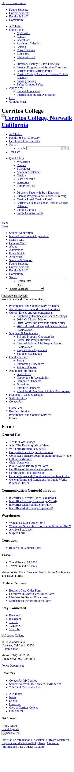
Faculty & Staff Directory (38, 64)
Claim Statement (19, 462)
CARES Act (53, 684)
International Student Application (36, 94)
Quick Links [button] (17, 29)
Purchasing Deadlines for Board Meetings (42, 316)
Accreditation (22, 739)
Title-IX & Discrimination (24, 687)
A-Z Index (15, 26)
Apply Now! (9, 725)
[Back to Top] (11, 733)
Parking (26, 81)
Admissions (16, 250)
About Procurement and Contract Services (34, 309)
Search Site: (24, 280)
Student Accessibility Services (27, 684)
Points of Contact (27, 367)
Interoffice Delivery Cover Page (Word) (33, 501)
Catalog (21, 46)
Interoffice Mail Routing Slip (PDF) (30, 504)
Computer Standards (29, 381)
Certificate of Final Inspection (27, 472)
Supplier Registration (29, 353)
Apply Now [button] (16, 87)
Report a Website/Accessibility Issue (23, 743)
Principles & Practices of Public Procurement (43, 391)
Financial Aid (17, 253)
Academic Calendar (28, 43)
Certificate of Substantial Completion (31, 469)
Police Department (13, 665)
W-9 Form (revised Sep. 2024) (27, 448)
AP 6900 (31, 565)
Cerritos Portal (34, 70)
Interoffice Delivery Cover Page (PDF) (32, 497)
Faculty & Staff (18, 16)
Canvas (21, 36)
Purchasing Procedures (30, 363)
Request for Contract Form (25, 547)
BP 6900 (32, 562)
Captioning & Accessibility (33, 377)
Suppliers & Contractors (23, 333)
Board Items (24, 374)
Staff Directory (18, 398)
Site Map (7, 739)
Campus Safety (30, 84)
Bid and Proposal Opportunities (35, 336)
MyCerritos (23, 33)
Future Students (18, 9)
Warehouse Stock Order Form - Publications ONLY (40, 526)
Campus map (10, 648)
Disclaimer (38, 739)
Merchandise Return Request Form (30, 600)
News (12, 697)
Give (12, 98)
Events (13, 700)
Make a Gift (16, 239)
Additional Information (23, 370)
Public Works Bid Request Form (28, 465)
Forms (20, 360)
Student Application (28, 91)
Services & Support (20, 260)
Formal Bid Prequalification (33, 340)
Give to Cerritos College (23, 707)
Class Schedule (26, 50)
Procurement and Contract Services (30, 414)
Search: (21, 148)
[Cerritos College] (13, 635)
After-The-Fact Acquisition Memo (29, 445)
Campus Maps (17, 101)
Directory (14, 704)
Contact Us (16, 401)
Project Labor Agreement (32, 350)
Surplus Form (17, 533)
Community (16, 19)
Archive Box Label (20, 529)
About (13, 246)
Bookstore (23, 53)
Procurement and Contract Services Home (34, 305)
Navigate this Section (15, 295)
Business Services (20, 411)
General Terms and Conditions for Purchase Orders (39, 476)
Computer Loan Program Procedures (31, 452)
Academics (15, 256)
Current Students (19, 13)
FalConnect (16, 711)
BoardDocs (23, 40)
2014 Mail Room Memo (31, 319)
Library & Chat (26, 57)
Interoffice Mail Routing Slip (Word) (31, 508)
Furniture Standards (28, 387)
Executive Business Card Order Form (31, 594)
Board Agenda (10, 729)
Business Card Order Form (25, 590)
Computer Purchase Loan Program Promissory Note (40, 455)
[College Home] (37, 124)
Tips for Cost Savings (22, 442)
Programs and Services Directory (42, 67)
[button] (13, 144)
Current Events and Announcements (30, 312)
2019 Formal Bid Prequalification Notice (41, 322)
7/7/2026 (39, 746)
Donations (23, 384)
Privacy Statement (58, 739)
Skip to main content (14, 3)
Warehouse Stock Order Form (27, 522)
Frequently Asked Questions (26, 394)
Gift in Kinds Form (20, 459)
